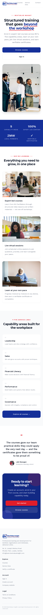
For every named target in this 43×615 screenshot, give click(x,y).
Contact (38, 2)
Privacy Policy (7, 598)
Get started (21, 503)
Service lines (27, 3)
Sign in (21, 57)
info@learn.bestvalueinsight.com (13, 553)
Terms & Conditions (9, 595)
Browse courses (21, 50)
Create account (7, 582)
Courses (20, 2)
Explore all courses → (21, 414)
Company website (8, 585)
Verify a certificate (8, 569)
